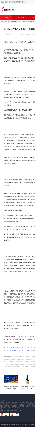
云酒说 (2, 402)
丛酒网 (28, 406)
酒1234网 (13, 404)
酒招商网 (7, 406)
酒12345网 (21, 404)
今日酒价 (20, 17)
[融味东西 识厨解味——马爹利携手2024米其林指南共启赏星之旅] (11, 378)
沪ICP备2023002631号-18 (14, 410)
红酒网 (17, 408)
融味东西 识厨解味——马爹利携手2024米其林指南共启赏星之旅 (11, 388)
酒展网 (22, 406)
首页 (6, 17)
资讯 (6, 21)
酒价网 (22, 402)
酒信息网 (15, 402)
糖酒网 (8, 402)
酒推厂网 (2, 408)
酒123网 (6, 404)
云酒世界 (10, 408)
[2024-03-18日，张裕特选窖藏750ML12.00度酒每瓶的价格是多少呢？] (27, 382)
